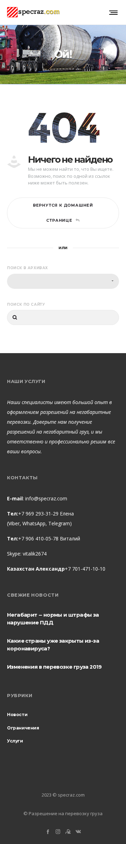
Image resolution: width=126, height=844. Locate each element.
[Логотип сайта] (33, 12)
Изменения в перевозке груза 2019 (54, 666)
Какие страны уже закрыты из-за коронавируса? (53, 644)
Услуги (15, 741)
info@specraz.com (46, 498)
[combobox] (63, 281)
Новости (17, 714)
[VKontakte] (78, 831)
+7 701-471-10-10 (85, 568)
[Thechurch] (68, 831)
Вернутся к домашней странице (63, 213)
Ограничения (23, 728)
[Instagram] (58, 831)
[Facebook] (48, 831)
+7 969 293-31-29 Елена (46, 513)
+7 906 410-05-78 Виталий (49, 538)
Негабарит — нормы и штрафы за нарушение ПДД (53, 618)
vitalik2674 (35, 553)
